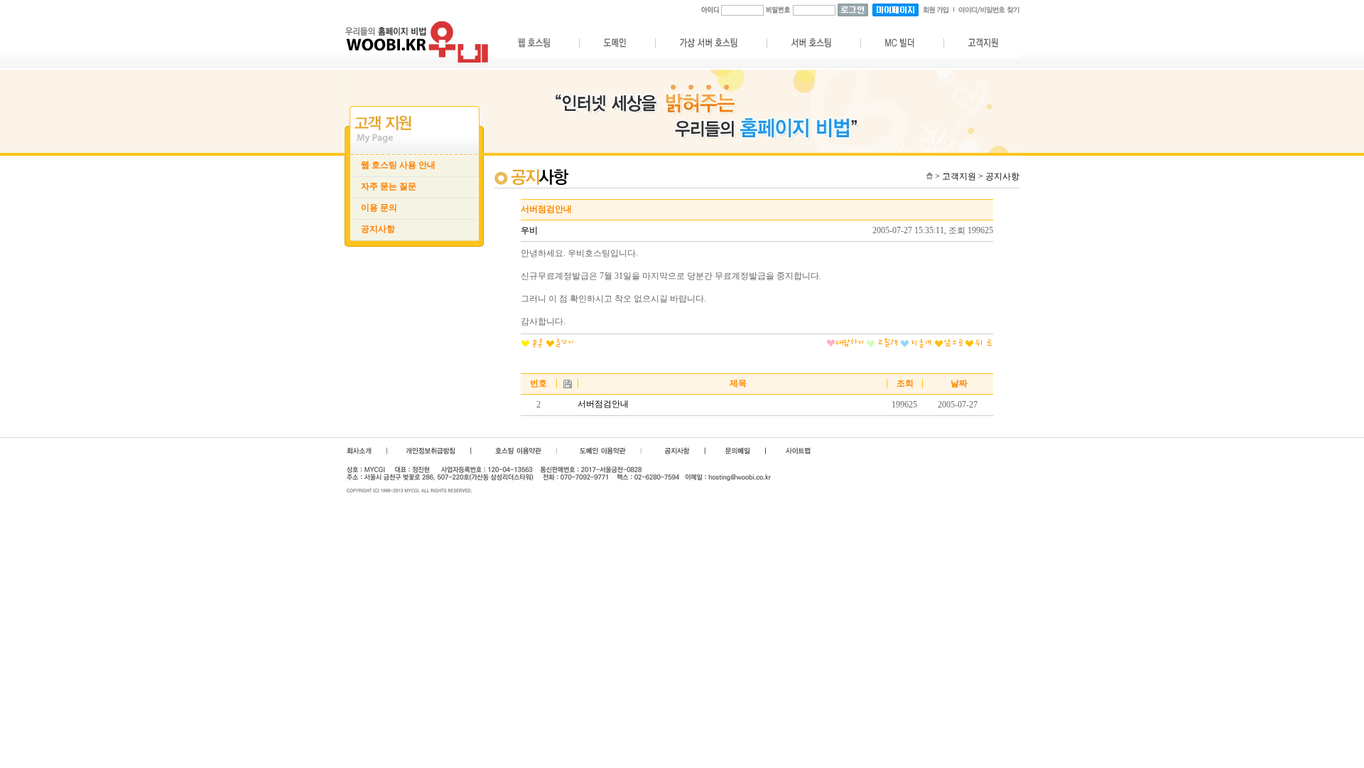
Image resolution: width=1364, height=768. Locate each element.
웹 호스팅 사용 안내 (398, 165)
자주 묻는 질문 (388, 186)
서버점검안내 (603, 404)
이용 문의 (379, 208)
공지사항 (378, 229)
